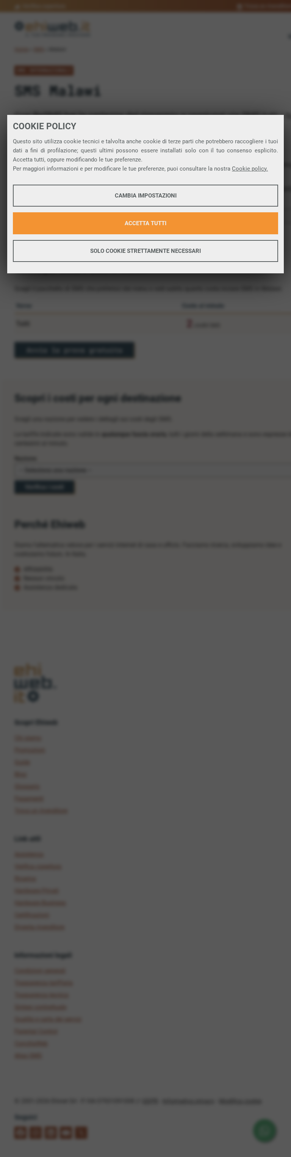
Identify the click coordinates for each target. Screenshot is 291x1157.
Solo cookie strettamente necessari (145, 251)
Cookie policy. (250, 168)
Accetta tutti (145, 223)
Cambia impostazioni (146, 195)
